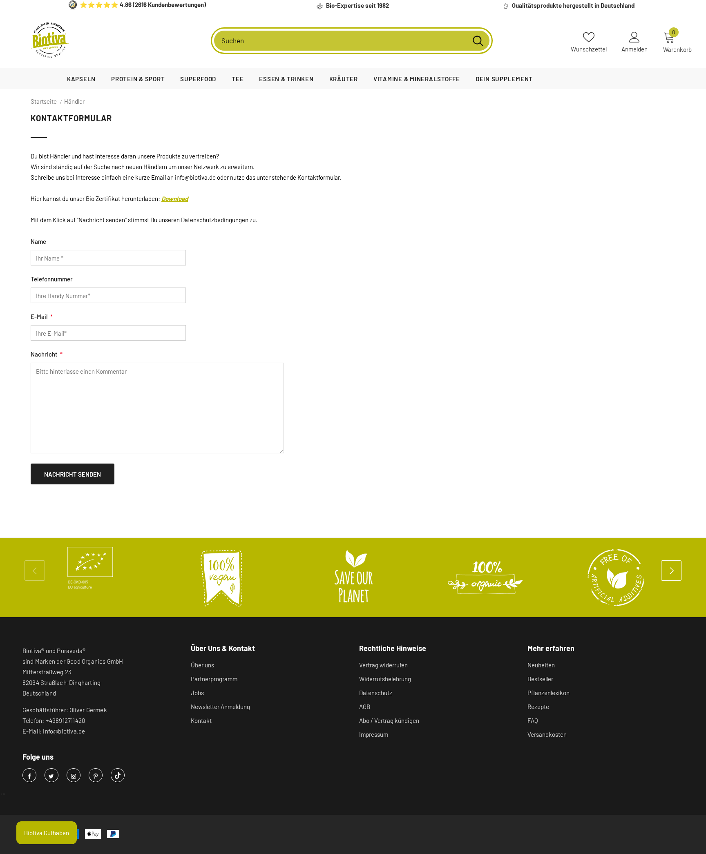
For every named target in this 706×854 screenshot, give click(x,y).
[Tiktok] (118, 775)
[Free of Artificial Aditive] (616, 577)
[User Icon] (634, 36)
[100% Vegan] (222, 577)
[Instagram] (73, 775)
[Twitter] (51, 775)
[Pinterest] (96, 775)
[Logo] (51, 40)
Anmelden (634, 49)
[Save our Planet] (353, 577)
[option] (90, 568)
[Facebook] (29, 775)
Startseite (44, 101)
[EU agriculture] (90, 568)
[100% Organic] (485, 577)
